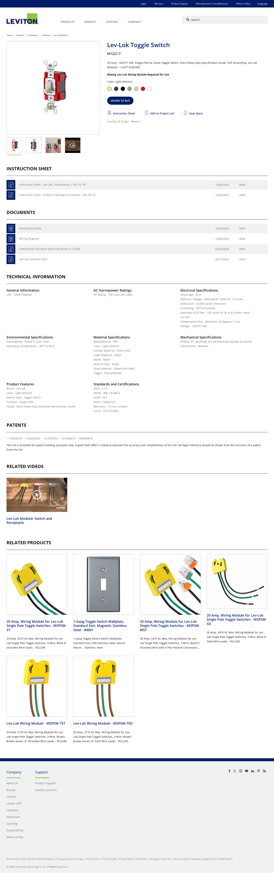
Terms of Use (93, 858)
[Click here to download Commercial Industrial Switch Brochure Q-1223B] (11, 249)
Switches (46, 35)
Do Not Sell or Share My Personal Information (30, 858)
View (242, 185)
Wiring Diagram (29, 238)
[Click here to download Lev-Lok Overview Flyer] (11, 259)
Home (9, 35)
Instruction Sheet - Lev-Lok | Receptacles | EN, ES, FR (52, 184)
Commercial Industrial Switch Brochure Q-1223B (49, 249)
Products (20, 35)
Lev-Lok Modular (60, 35)
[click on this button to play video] (72, 145)
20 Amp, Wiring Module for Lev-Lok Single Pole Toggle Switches (37, 625)
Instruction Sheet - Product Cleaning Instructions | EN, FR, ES (57, 195)
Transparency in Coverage (70, 858)
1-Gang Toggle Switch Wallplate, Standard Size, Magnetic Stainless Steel (100, 625)
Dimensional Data (30, 228)
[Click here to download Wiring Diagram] (11, 239)
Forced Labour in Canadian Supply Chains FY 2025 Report (203, 858)
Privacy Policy (126, 858)
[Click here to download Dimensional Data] (11, 228)
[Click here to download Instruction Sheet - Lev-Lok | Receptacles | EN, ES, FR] (11, 185)
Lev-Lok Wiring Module (36, 723)
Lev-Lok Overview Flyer (33, 259)
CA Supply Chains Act (160, 858)
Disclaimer (141, 858)
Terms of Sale (109, 858)
